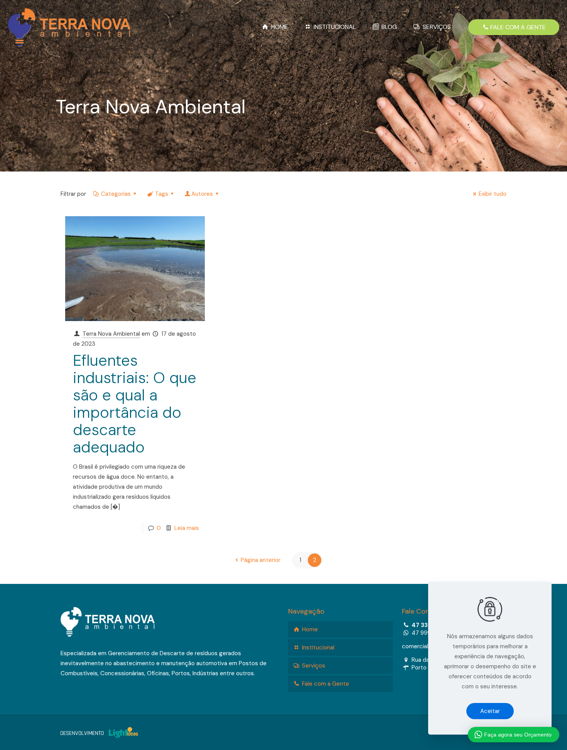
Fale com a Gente (324, 684)
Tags (161, 194)
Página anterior (260, 560)
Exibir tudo (492, 194)
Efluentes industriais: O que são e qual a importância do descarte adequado (134, 403)
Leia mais (186, 528)
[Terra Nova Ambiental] (69, 27)
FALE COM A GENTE (518, 27)
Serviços (312, 665)
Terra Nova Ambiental (111, 334)
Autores (202, 194)
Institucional (317, 647)
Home (309, 629)
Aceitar (490, 711)
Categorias (116, 194)
